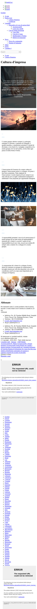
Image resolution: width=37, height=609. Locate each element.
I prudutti (7, 23)
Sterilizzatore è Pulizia (19, 36)
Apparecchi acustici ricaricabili (15, 352)
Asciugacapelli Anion (13, 345)
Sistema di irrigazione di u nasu (17, 349)
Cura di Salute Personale (16, 30)
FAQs (6, 46)
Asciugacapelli (17, 27)
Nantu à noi (8, 18)
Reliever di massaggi (19, 37)
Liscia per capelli (18, 29)
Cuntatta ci (8, 48)
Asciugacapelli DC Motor (9, 344)
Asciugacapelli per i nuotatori (20, 347)
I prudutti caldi (5, 342)
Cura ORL (16, 32)
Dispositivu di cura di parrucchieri (19, 25)
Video (6, 45)
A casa (7, 16)
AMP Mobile (21, 342)
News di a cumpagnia (15, 41)
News (6, 39)
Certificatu (12, 21)
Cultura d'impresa (14, 20)
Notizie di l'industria (15, 43)
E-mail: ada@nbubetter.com (13, 321)
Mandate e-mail (5, 356)
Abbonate (4, 312)
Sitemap (13, 342)
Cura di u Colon (18, 34)
